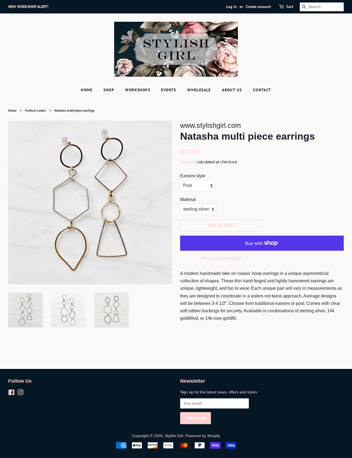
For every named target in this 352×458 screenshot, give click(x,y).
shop (108, 89)
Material (188, 199)
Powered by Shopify (202, 436)
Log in (231, 6)
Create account (258, 6)
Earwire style (192, 175)
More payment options (221, 257)
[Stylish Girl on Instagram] (20, 393)
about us (232, 89)
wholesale (199, 89)
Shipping (188, 161)
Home (12, 110)
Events (168, 89)
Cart (289, 6)
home (86, 89)
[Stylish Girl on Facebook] (11, 393)
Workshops (137, 89)
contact (262, 89)
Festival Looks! (35, 110)
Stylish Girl (174, 436)
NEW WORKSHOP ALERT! (28, 6)
